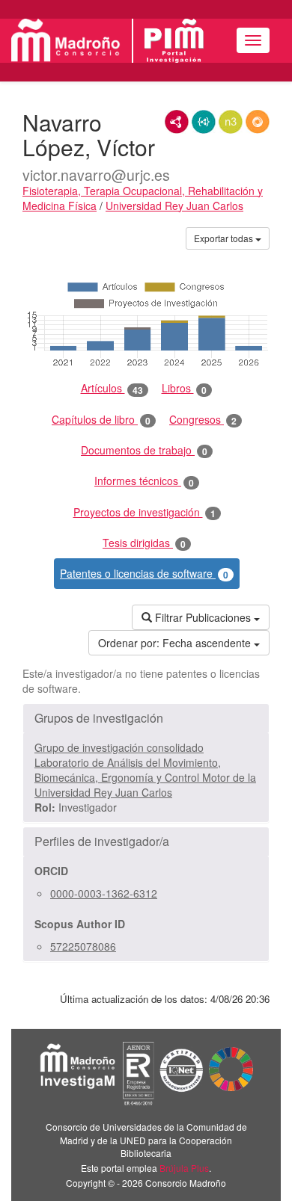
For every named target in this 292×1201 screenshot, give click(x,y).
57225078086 (83, 946)
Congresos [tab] (203, 419)
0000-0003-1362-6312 (103, 893)
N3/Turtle (231, 122)
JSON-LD (204, 122)
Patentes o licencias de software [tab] (144, 573)
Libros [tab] (184, 388)
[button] (146, 718)
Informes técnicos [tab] (144, 481)
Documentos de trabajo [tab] (144, 450)
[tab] (146, 718)
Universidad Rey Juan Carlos (174, 205)
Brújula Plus (184, 1167)
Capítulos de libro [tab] (101, 419)
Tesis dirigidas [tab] (144, 543)
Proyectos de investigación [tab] (144, 512)
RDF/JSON (258, 122)
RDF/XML (177, 122)
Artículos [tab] (112, 388)
